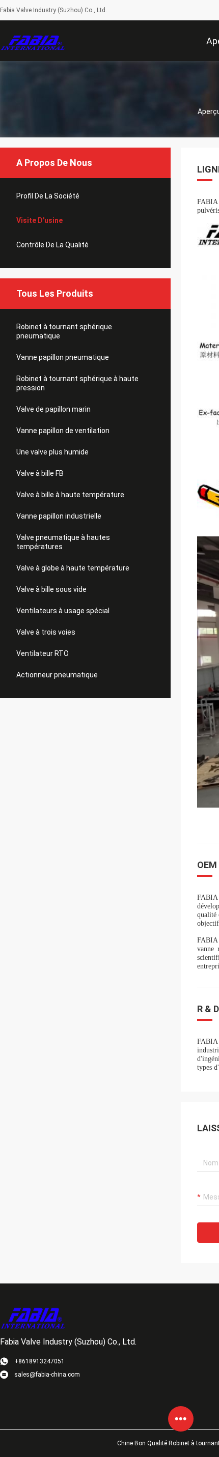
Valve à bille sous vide (51, 589)
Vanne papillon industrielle (58, 516)
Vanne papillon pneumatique (62, 357)
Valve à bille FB (40, 473)
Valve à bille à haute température (70, 495)
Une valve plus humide (52, 452)
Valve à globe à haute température (72, 568)
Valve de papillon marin (53, 409)
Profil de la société (47, 196)
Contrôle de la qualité (52, 245)
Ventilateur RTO (42, 653)
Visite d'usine (39, 220)
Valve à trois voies (45, 632)
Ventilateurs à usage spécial (63, 611)
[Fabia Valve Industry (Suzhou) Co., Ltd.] (33, 41)
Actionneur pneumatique (57, 675)
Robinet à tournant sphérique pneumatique (64, 331)
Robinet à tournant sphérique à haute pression (77, 383)
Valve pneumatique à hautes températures (63, 542)
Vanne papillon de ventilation (63, 430)
